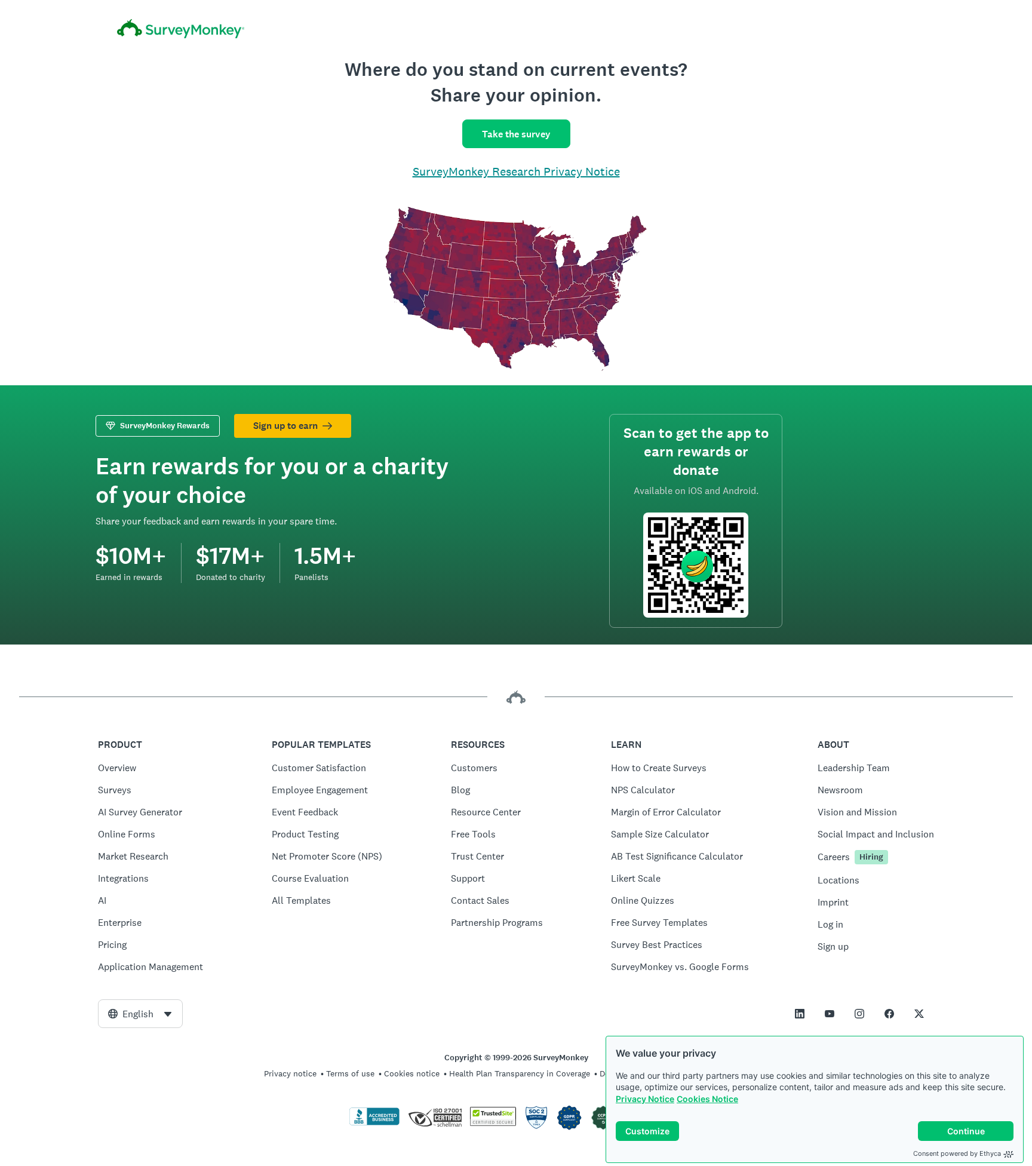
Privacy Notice (645, 1099)
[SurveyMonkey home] (516, 30)
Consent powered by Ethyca (957, 1153)
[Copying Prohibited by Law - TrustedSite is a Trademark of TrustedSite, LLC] (493, 1123)
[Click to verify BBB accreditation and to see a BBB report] (374, 1123)
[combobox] (140, 1013)
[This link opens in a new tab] (800, 1014)
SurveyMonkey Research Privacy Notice (516, 171)
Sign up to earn (285, 425)
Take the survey (516, 134)
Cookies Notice (707, 1099)
